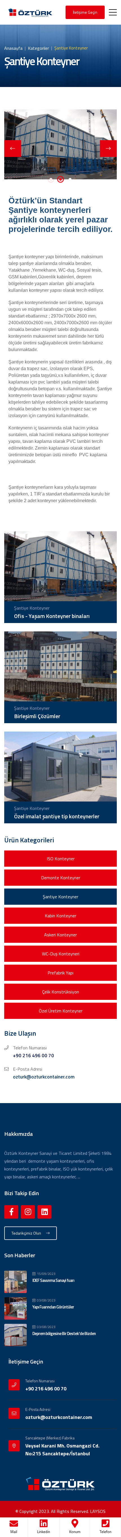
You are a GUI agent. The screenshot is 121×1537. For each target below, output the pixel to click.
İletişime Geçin (85, 12)
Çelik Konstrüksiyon (60, 991)
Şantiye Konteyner (60, 896)
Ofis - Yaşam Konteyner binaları (52, 616)
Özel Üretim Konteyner (60, 1010)
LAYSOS (98, 1511)
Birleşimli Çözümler (37, 716)
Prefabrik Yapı (60, 972)
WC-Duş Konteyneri (60, 953)
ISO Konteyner (61, 858)
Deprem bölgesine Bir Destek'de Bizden (64, 1333)
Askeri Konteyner (60, 934)
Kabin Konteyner (60, 915)
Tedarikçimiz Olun (27, 1233)
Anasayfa (13, 48)
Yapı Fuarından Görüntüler (53, 1307)
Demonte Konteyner (60, 877)
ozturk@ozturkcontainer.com (44, 1076)
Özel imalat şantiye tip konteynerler (56, 816)
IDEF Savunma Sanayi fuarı (53, 1280)
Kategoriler (38, 48)
